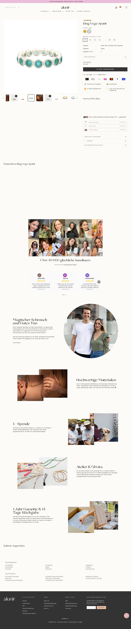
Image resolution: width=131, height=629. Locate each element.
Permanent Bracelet (12, 576)
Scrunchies (9, 567)
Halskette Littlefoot (92, 576)
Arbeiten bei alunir (49, 606)
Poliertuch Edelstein (93, 130)
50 (90, 40)
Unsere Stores (26, 603)
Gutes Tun (46, 601)
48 (85, 40)
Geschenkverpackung (94, 122)
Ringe (47, 567)
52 (95, 40)
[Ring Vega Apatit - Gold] (93, 106)
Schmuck (44, 11)
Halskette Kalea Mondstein (54, 576)
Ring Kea (8, 578)
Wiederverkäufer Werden (29, 613)
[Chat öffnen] (126, 615)
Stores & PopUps (83, 11)
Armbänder (9, 565)
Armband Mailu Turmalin (94, 578)
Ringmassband (92, 126)
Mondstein (48, 565)
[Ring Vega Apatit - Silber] (93, 108)
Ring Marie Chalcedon (52, 578)
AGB (66, 601)
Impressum (68, 608)
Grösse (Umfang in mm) (92, 36)
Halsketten (89, 565)
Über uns (46, 608)
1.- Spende (88, 141)
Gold (85, 31)
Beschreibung (89, 57)
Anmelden (101, 607)
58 (109, 40)
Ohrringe (8, 569)
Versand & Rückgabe (92, 136)
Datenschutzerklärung (71, 603)
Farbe (87, 28)
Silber (89, 31)
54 (100, 40)
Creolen (88, 567)
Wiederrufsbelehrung (71, 606)
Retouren (24, 611)
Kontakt (24, 601)
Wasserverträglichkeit (93, 145)
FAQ (23, 606)
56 (105, 40)
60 (114, 40)
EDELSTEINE (57, 11)
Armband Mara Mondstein (14, 580)
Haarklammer (90, 569)
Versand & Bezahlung (28, 608)
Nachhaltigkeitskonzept (50, 603)
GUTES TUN (70, 11)
